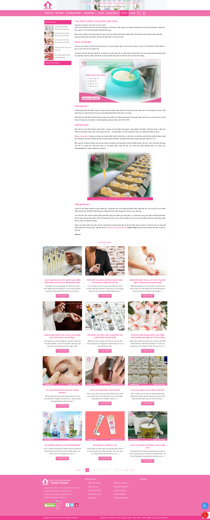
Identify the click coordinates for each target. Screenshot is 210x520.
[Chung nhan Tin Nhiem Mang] (60, 505)
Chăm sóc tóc (93, 487)
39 (117, 470)
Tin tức (124, 13)
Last (132, 470)
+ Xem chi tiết (62, 296)
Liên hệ (132, 13)
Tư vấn (101, 13)
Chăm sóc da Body (120, 483)
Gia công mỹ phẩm (73, 13)
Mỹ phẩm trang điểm (121, 487)
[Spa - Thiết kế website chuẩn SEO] (48, 5)
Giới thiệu (59, 13)
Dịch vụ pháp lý (112, 13)
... (112, 470)
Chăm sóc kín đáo (94, 490)
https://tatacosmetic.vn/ (59, 497)
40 (121, 470)
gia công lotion (83, 136)
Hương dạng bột (119, 494)
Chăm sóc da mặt (94, 483)
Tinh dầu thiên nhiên (121, 498)
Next (126, 470)
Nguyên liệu (89, 13)
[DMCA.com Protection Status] (50, 505)
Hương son (92, 498)
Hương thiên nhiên (94, 494)
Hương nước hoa (120, 490)
